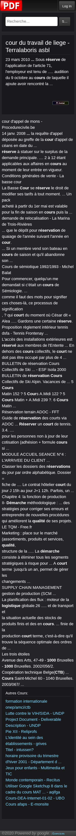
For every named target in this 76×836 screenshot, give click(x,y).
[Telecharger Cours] (11, 10)
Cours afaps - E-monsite (27, 804)
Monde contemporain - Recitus (33, 780)
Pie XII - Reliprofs (21, 731)
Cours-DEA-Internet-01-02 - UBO (35, 798)
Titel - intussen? (20, 749)
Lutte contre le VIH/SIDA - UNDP (35, 713)
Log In (67, 6)
